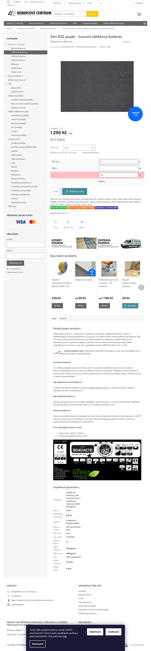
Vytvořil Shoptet (137, 644)
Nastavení (37, 644)
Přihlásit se (15, 263)
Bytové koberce (18, 48)
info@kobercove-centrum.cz (24, 591)
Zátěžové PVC (17, 91)
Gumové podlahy (18, 119)
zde (65, 636)
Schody (14, 198)
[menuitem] (15, 23)
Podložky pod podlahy (21, 190)
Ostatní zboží (14, 139)
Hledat (92, 14)
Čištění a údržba (18, 143)
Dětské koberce (18, 56)
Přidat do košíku (76, 191)
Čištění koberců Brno (87, 613)
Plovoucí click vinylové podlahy (24, 103)
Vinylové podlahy (15, 95)
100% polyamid (73, 557)
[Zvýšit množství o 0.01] (60, 189)
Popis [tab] (54, 318)
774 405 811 (16, 596)
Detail (57, 305)
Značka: (105, 46)
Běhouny (15, 64)
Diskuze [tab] (63, 318)
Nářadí (14, 166)
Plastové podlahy (19, 135)
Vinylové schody (18, 107)
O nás (89, 3)
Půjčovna (12, 206)
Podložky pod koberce (21, 182)
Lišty (13, 163)
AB (67, 527)
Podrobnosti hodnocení (86, 47)
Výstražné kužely (18, 202)
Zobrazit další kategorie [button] (73, 505)
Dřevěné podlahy (18, 123)
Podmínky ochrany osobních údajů (93, 609)
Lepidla (14, 151)
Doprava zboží (74, 3)
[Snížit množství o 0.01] (60, 193)
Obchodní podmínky (87, 606)
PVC (10, 84)
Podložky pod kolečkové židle (24, 186)
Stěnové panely (18, 159)
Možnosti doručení (91, 152)
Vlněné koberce (18, 60)
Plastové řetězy (18, 178)
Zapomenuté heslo (15, 272)
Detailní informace (58, 213)
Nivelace (15, 170)
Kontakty (57, 3)
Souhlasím (113, 631)
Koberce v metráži (16, 44)
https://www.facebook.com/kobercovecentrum (32, 600)
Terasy (14, 131)
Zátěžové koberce (19, 52)
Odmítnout (95, 631)
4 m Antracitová (72, 497)
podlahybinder (17, 604)
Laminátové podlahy (20, 115)
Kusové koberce (15, 76)
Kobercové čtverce (17, 80)
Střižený (70, 537)
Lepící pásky (16, 155)
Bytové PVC (16, 88)
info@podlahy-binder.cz (98, 387)
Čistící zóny (16, 72)
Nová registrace (14, 269)
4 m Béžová (73, 500)
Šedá (68, 510)
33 (67, 542)
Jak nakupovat (84, 602)
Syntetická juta (73, 528)
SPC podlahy (16, 127)
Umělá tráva (16, 68)
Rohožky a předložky (20, 194)
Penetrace (15, 174)
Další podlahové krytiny (18, 111)
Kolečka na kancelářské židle (24, 147)
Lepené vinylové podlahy (22, 99)
